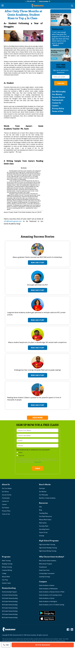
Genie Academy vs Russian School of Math (51, 592)
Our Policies (5, 507)
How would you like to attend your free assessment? (33, 450)
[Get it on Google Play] (56, 613)
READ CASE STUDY (37, 262)
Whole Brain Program (45, 564)
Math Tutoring (6, 560)
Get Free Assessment (42, 645)
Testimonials (57, 100)
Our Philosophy (59, 91)
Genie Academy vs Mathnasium (48, 588)
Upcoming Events (44, 529)
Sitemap (41, 535)
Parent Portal (43, 532)
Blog (40, 510)
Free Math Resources (45, 516)
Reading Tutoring (7, 564)
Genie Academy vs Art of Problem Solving (51, 604)
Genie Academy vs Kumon (46, 585)
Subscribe (60, 83)
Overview (42, 488)
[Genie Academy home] (37, 6)
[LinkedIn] (72, 629)
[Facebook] (68, 629)
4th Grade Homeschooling (9, 604)
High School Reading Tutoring (48, 548)
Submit (37, 468)
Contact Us (56, 103)
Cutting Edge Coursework (46, 573)
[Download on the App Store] (56, 618)
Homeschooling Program (9, 592)
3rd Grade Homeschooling (9, 601)
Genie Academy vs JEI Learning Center (50, 595)
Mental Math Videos (45, 519)
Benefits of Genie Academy (47, 498)
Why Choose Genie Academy (47, 560)
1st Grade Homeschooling (9, 595)
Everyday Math (43, 526)
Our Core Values (7, 488)
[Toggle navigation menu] (2, 5)
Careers (55, 105)
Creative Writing (7, 570)
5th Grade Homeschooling (9, 608)
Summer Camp (6, 583)
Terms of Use (57, 111)
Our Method (42, 491)
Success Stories (58, 97)
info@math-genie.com (13, 221)
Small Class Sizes (44, 570)
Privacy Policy (58, 108)
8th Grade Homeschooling (9, 617)
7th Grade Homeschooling (9, 614)
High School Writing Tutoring (47, 551)
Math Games (43, 523)
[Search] (72, 5)
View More (37, 417)
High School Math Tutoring (47, 544)
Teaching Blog (43, 513)
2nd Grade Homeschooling (10, 598)
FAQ (40, 507)
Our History (57, 94)
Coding (4, 573)
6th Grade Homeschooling (9, 611)
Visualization (43, 567)
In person (21, 455)
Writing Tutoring (7, 567)
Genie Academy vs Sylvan (46, 598)
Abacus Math (6, 576)
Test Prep (5, 580)
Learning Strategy (44, 576)
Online (20, 452)
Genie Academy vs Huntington (48, 601)
